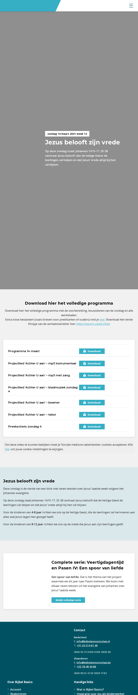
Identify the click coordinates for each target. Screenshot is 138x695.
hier (102, 319)
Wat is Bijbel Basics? (90, 689)
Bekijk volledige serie (68, 600)
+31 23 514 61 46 (87, 645)
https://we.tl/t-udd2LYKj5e (93, 324)
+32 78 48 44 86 (86, 666)
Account (15, 689)
